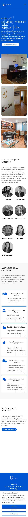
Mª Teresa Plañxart (7, 255)
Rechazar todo (14, 514)
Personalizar (14, 510)
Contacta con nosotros (10, 44)
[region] (14, 504)
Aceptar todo (14, 506)
